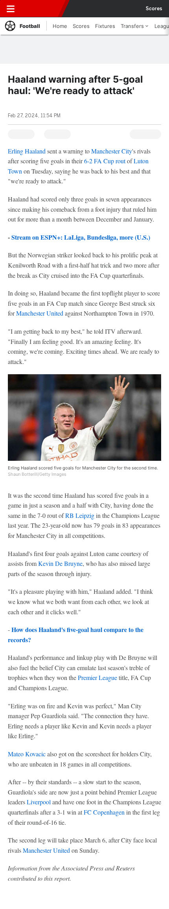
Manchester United (39, 313)
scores (154, 8)
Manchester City (111, 151)
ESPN (42, 8)
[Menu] (10, 8)
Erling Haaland (27, 151)
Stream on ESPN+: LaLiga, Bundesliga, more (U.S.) (80, 237)
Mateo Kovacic (27, 754)
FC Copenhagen (104, 812)
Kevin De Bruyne (60, 563)
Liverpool (39, 802)
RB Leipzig (79, 515)
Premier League (97, 677)
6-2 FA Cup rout (104, 161)
